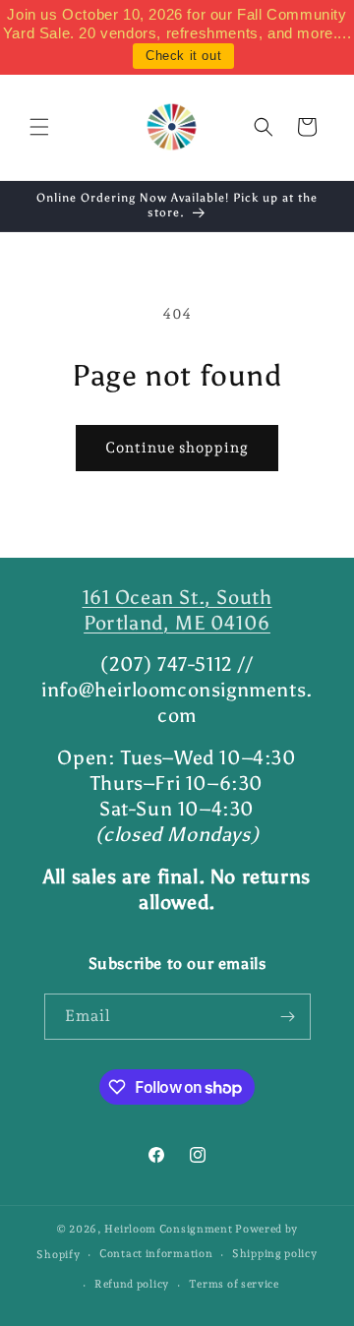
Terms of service (234, 1284)
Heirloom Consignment (168, 1229)
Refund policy (131, 1284)
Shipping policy (275, 1253)
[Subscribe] (288, 1017)
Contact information (155, 1253)
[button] (39, 127)
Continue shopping (177, 447)
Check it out (183, 55)
